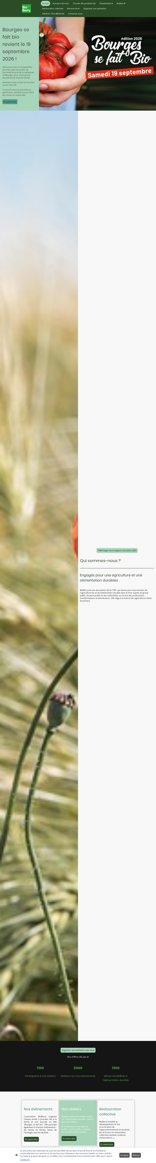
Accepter (124, 1155)
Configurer (25, 1159)
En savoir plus (10, 101)
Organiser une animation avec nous (78, 1050)
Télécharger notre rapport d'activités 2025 (117, 550)
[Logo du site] (26, 8)
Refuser (136, 1155)
